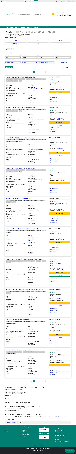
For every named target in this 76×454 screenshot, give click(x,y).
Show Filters (9, 67)
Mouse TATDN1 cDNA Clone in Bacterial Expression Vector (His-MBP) (24, 289)
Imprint (32, 448)
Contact (35, 1)
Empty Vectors (25, 433)
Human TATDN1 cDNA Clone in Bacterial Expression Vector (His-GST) (24, 259)
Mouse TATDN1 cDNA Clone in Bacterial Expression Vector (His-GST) (24, 228)
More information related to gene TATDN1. (13, 35)
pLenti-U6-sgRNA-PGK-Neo (33, 210)
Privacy (36, 448)
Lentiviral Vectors (25, 430)
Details (60, 94)
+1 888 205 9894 (60, 437)
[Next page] (44, 72)
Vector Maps (35, 27)
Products (11, 27)
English (4, 1)
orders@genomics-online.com (65, 15)
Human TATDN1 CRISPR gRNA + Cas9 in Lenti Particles (20, 138)
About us (28, 448)
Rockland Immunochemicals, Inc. (62, 441)
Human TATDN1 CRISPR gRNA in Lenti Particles (18, 350)
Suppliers (17, 27)
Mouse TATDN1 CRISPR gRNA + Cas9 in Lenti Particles (20, 77)
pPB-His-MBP (30, 301)
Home (6, 27)
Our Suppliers (24, 436)
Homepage (8, 422)
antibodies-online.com (61, 416)
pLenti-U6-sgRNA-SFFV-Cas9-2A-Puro (35, 88)
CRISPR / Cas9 (25, 431)
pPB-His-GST (30, 240)
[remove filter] (12, 49)
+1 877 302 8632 (29, 1)
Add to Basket (60, 92)
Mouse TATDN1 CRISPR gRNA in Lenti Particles (18, 198)
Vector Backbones (25, 434)
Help (6, 430)
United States (60, 88)
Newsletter (7, 431)
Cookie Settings (43, 448)
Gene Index (29, 27)
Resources (23, 27)
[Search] (53, 14)
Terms (48, 448)
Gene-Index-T (14, 422)
